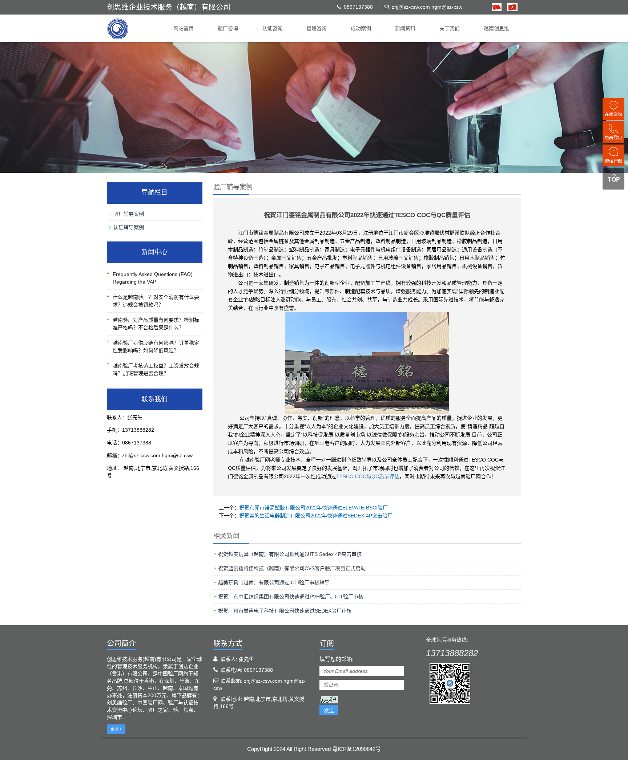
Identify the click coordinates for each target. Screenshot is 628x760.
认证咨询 (272, 28)
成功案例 (361, 28)
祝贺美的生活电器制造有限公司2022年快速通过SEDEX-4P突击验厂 (315, 516)
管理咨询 (316, 28)
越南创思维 (496, 28)
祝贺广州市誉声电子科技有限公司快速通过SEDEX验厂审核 (285, 611)
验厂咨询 (228, 28)
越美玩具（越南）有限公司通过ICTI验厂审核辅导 (274, 582)
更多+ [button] (116, 729)
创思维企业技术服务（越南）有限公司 (168, 7)
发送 (329, 710)
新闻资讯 (405, 28)
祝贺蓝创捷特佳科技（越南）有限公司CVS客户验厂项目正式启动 (292, 568)
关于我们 (449, 28)
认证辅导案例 (128, 227)
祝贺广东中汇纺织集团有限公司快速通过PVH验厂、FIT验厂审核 (290, 597)
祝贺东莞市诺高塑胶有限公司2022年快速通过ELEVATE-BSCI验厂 (313, 508)
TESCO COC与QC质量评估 (367, 476)
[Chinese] (497, 7)
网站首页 (183, 28)
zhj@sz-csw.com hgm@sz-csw (427, 7)
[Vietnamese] (510, 7)
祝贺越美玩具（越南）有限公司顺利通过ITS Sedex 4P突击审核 (290, 554)
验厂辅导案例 (128, 214)
